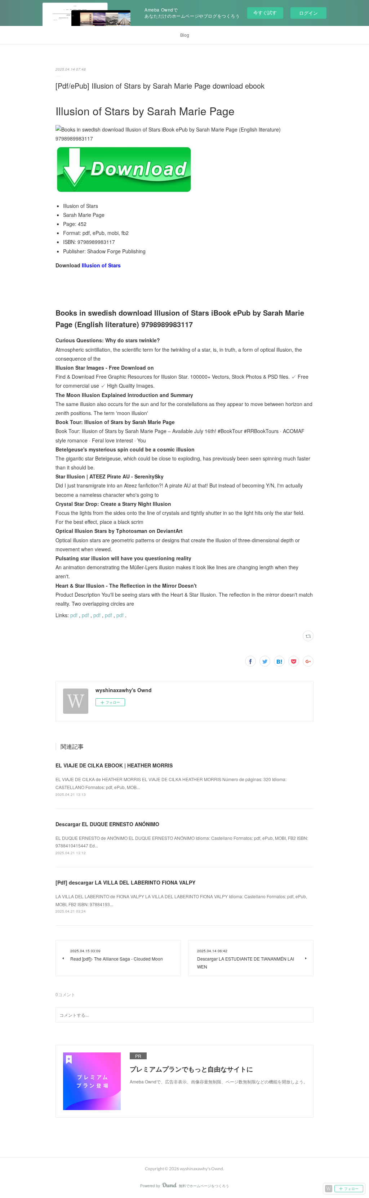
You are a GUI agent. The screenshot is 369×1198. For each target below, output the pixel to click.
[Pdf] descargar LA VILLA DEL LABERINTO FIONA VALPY (125, 882)
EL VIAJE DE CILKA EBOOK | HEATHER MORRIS (114, 765)
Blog (184, 35)
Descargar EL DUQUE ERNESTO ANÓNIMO (107, 824)
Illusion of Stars (101, 265)
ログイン (308, 12)
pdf (73, 615)
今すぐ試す (265, 12)
